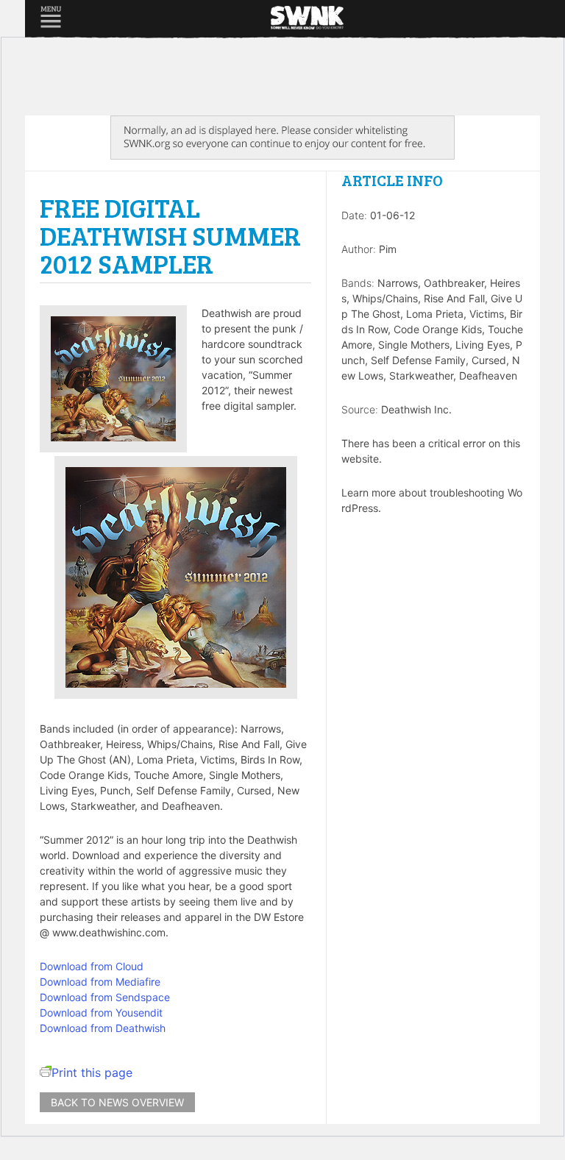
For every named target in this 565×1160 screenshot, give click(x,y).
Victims (486, 313)
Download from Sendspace (105, 997)
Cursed (489, 360)
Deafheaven (488, 375)
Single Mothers (413, 344)
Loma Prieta (434, 313)
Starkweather (421, 375)
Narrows (397, 283)
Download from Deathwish (103, 1028)
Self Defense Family (418, 360)
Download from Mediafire (100, 981)
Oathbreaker (454, 283)
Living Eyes (482, 344)
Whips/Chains (385, 298)
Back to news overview (117, 1102)
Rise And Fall (454, 298)
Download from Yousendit (101, 1012)
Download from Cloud (91, 966)
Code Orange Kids (438, 329)
